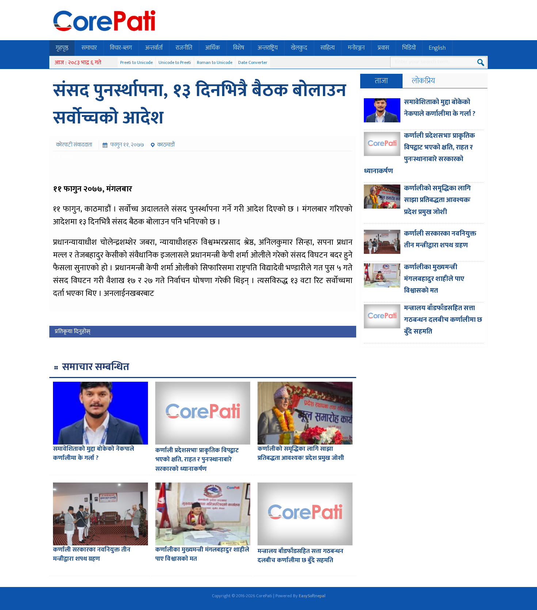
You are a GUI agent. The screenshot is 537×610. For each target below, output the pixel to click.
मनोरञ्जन (356, 48)
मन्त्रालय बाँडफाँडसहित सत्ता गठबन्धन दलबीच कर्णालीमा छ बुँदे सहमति (300, 556)
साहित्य (327, 48)
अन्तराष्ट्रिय (268, 48)
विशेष (238, 48)
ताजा (381, 81)
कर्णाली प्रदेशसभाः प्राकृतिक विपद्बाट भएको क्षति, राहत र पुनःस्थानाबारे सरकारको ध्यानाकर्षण (197, 459)
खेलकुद (299, 48)
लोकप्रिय (423, 81)
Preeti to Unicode (136, 62)
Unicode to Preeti (175, 62)
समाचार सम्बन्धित (95, 366)
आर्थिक (212, 48)
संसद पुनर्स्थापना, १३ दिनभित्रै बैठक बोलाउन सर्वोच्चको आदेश (199, 104)
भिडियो (409, 48)
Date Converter (252, 62)
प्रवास (383, 48)
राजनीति (184, 48)
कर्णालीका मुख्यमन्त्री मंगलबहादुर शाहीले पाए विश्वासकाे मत (202, 554)
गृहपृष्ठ (62, 48)
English (437, 48)
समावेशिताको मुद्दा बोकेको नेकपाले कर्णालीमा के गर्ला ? (93, 454)
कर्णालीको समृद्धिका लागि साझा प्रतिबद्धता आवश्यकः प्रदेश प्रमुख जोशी (301, 454)
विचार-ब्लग (121, 48)
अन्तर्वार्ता (154, 48)
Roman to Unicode (214, 62)
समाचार (89, 48)
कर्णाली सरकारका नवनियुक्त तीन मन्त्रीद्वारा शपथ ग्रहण (91, 554)
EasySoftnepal (312, 595)
